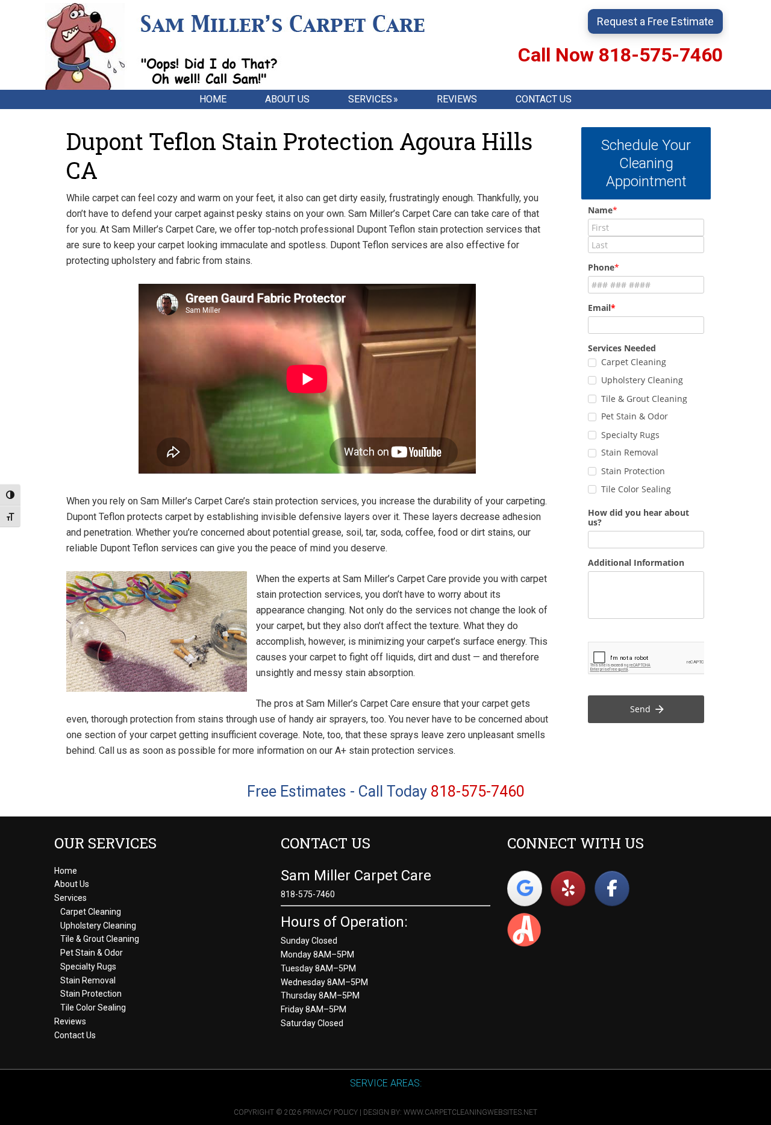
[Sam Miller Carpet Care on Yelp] (568, 888)
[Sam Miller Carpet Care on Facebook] (612, 888)
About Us (71, 884)
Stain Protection (91, 993)
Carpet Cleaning (90, 912)
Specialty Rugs (88, 966)
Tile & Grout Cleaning (99, 939)
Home (65, 871)
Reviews (70, 1021)
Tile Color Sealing (93, 1007)
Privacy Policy (330, 1112)
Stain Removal (88, 980)
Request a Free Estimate (655, 21)
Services (70, 898)
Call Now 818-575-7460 (620, 54)
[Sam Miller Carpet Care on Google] (524, 888)
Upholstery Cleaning (98, 925)
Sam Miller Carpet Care (250, 46)
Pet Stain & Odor (91, 952)
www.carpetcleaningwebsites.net (470, 1112)
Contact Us (75, 1035)
